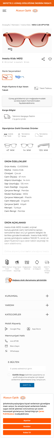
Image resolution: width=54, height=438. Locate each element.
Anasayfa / (6, 25)
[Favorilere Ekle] (50, 59)
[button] (29, 280)
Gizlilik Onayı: (18, 375)
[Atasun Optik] (27, 10)
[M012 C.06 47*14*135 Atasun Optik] (20, 77)
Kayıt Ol (27, 385)
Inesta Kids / (26, 25)
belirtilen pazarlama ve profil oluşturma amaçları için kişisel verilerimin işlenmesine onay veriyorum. (28, 377)
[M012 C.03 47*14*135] (7, 77)
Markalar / (16, 25)
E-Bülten (13, 362)
